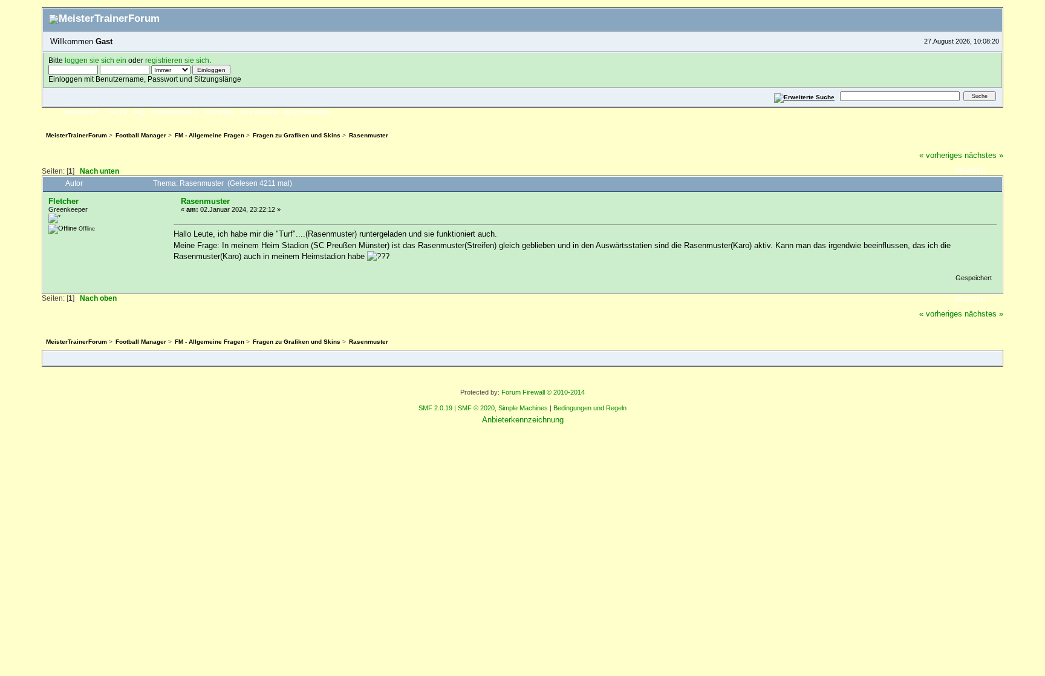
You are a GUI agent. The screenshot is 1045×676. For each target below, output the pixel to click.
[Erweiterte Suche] (804, 96)
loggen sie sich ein (95, 60)
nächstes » (984, 155)
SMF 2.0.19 (435, 408)
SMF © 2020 (476, 408)
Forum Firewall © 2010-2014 (543, 392)
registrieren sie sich (177, 60)
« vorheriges (940, 155)
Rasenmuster (205, 201)
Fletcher (63, 201)
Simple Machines (523, 408)
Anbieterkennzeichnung (523, 419)
